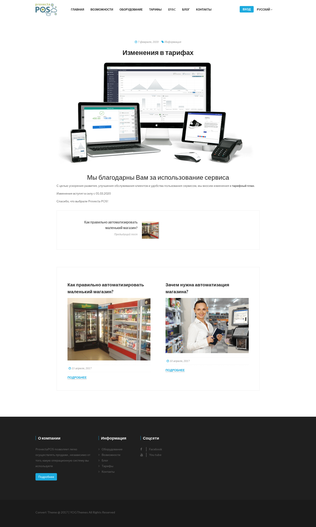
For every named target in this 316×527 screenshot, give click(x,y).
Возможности (102, 9)
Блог (186, 9)
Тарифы (155, 9)
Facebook (155, 449)
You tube (155, 455)
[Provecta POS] (46, 9)
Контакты (204, 9)
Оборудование (131, 9)
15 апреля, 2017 (81, 368)
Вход (247, 9)
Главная (77, 9)
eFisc (172, 9)
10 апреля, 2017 (179, 361)
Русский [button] (264, 9)
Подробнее (77, 377)
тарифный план (243, 185)
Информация (172, 42)
